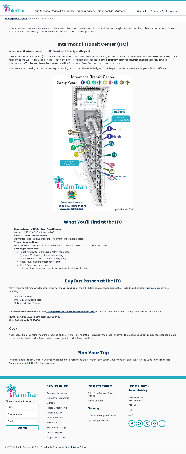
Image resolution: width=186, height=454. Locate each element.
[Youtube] (154, 423)
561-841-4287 (32, 363)
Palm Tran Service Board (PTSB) (101, 394)
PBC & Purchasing (56, 427)
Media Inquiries (54, 412)
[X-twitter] (147, 423)
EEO (130, 410)
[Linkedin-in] (162, 423)
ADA (130, 414)
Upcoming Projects (98, 420)
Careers (51, 402)
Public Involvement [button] (100, 385)
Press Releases (55, 417)
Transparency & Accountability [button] (138, 388)
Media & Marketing (57, 407)
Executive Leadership (58, 398)
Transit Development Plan (102, 415)
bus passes (156, 288)
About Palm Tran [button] (57, 385)
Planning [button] (93, 408)
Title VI (132, 405)
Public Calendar (96, 400)
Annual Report (54, 432)
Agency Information (57, 393)
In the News (53, 422)
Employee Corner (56, 437)
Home (8, 18)
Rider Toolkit (20, 18)
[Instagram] (139, 423)
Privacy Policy (78, 447)
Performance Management (135, 399)
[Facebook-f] (131, 423)
